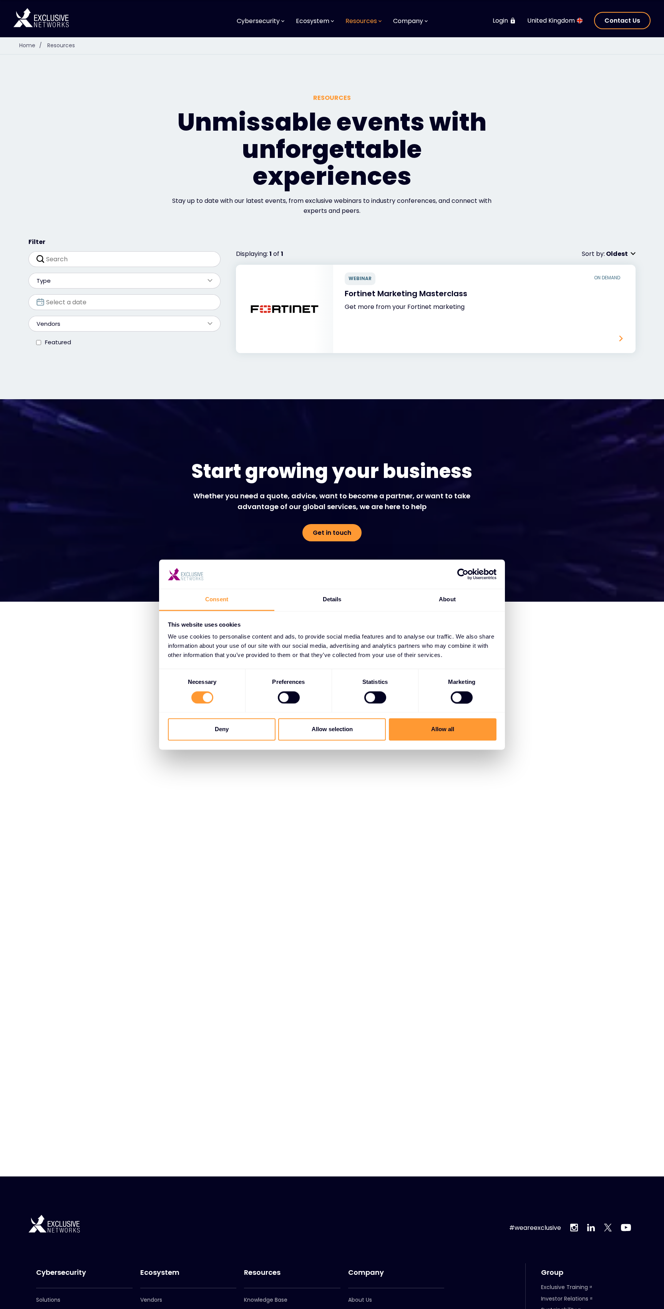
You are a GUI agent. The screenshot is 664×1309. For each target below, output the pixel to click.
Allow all (442, 729)
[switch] (289, 697)
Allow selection (332, 729)
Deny (222, 729)
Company (366, 1272)
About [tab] (447, 599)
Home (30, 45)
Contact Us (622, 20)
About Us (360, 1300)
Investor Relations (564, 1298)
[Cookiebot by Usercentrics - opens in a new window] (462, 574)
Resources (61, 45)
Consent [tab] (216, 599)
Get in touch (332, 532)
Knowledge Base (265, 1300)
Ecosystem (159, 1272)
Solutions (48, 1300)
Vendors (151, 1300)
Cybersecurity (61, 1272)
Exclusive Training (564, 1287)
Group (552, 1272)
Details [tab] (332, 599)
